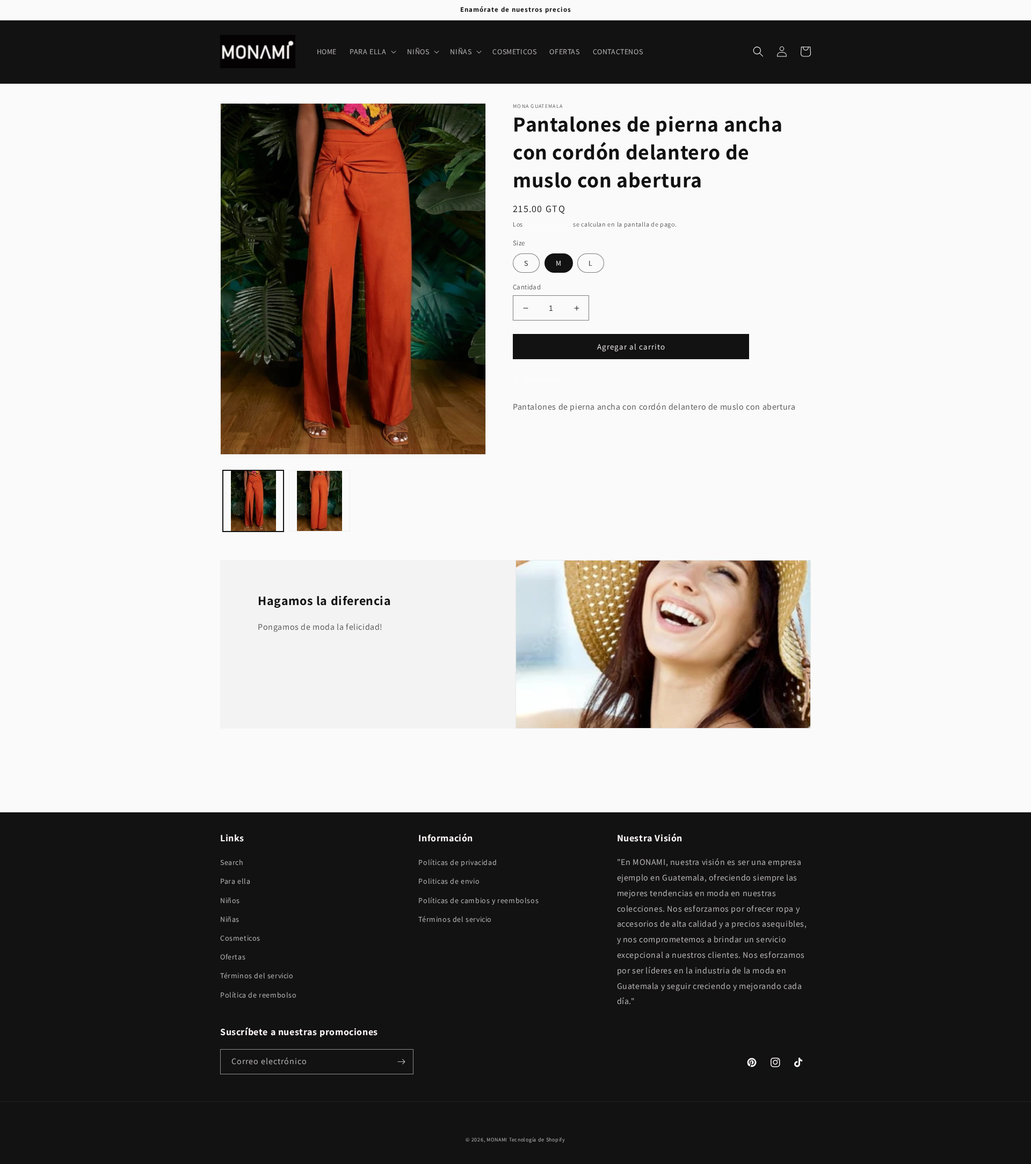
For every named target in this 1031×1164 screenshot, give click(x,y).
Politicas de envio (449, 881)
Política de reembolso (258, 995)
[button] (372, 51)
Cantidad (527, 287)
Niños (230, 900)
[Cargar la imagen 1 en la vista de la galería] (253, 500)
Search (232, 862)
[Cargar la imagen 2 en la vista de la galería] (319, 500)
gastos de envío (548, 224)
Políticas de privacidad (457, 862)
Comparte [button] (542, 379)
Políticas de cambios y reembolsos (478, 900)
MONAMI (497, 1139)
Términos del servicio (257, 975)
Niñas (229, 919)
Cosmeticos (240, 938)
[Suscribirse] (401, 1061)
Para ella (235, 881)
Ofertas (232, 957)
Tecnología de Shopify (537, 1139)
